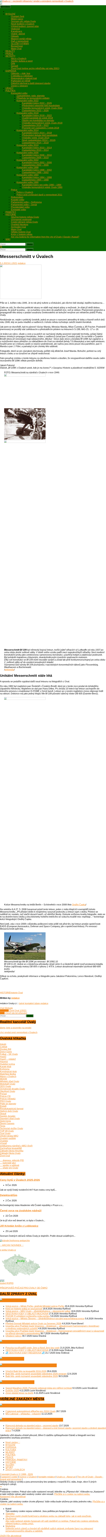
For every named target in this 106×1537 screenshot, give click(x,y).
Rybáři (3, 1106)
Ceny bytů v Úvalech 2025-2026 (20, 1179)
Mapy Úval (16, 48)
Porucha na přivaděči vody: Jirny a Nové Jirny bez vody (33, 1348)
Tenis (2, 1126)
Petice (14, 190)
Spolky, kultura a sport (22, 61)
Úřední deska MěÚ (9, 1136)
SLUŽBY (10, 1465)
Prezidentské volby (20, 207)
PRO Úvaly (5, 1101)
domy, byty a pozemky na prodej (15, 1028)
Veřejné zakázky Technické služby (36, 1420)
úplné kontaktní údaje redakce (33, 1003)
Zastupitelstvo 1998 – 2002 (35, 172)
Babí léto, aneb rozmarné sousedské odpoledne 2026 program (36, 1374)
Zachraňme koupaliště (11, 1148)
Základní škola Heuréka (11, 1151)
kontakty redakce (47, 1477)
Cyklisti (3, 1047)
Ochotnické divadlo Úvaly (12, 1089)
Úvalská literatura (19, 224)
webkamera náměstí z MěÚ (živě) (16, 1146)
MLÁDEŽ (10, 1452)
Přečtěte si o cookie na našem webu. (72, 1494)
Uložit (3, 1536)
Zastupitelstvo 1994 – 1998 (35, 180)
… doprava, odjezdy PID (12, 1160)
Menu (7, 7)
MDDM (3, 1079)
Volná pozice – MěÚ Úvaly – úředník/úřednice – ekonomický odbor (38, 1311)
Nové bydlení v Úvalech (22, 24)
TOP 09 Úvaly (7, 1131)
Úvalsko (4, 1141)
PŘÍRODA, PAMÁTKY (16, 1460)
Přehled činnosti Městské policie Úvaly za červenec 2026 (33, 1323)
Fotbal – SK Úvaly (9, 1054)
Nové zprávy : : (13, 1442)
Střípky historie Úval (21, 232)
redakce (22, 263)
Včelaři (3, 1143)
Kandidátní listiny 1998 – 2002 (37, 170)
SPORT (9, 1467)
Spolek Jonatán (7, 1116)
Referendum (17, 197)
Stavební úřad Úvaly (10, 1118)
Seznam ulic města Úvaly (23, 21)
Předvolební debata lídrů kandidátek (39, 135)
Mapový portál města (21, 39)
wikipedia (9, 669)
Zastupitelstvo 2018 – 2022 (35, 125)
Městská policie (22, 1382)
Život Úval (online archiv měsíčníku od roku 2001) (35, 68)
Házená (4, 1061)
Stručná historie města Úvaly (25, 217)
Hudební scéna (7, 1064)
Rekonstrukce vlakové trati (24, 78)
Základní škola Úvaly (10, 1153)
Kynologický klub (8, 1071)
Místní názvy (17, 19)
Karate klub (5, 1066)
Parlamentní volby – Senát (24, 204)
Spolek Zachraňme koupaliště (33, 1365)
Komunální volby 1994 (28, 175)
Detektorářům (8, 1195)
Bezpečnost (17, 46)
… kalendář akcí (8, 1163)
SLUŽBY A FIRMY (20, 44)
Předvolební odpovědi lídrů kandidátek (41, 105)
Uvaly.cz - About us (66, 1477)
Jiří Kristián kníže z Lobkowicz (19, 1225)
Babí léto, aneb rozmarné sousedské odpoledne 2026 (32, 1376)
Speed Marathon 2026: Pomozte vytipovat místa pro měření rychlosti (39, 1388)
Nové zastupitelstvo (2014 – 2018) (38, 140)
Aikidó (3, 1044)
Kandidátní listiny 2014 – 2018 (37, 133)
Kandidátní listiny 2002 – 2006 (37, 162)
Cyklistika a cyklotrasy (22, 76)
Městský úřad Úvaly (9, 1081)
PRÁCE (9, 53)
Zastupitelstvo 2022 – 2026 (35, 110)
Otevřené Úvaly (7, 1091)
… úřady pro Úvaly (9, 1168)
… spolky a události (9, 1165)
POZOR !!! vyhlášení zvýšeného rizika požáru (28, 1316)
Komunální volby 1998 (28, 167)
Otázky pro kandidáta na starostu (38, 120)
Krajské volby (17, 200)
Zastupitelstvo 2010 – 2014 (35, 150)
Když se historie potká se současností (24, 1309)
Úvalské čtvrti (17, 16)
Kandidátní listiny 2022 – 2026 (37, 103)
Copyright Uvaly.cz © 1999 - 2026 (16, 1474)
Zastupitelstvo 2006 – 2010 (35, 157)
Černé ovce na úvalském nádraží (20, 1210)
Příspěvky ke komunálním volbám (33, 98)
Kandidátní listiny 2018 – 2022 (37, 115)
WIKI (8, 239)
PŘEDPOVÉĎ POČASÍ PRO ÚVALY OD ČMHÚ (23, 1288)
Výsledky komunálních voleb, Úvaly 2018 (42, 123)
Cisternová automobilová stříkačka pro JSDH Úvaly (31, 1411)
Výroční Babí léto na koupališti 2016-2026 (26, 1371)
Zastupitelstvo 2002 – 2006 (35, 165)
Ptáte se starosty (8, 1104)
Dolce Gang (6, 1052)
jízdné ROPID (7, 1283)
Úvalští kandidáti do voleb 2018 (37, 118)
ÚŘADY (10, 88)
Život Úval (5, 1156)
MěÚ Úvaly (18, 1300)
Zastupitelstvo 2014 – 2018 (35, 143)
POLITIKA (10, 91)
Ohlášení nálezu (14, 1336)
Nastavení (5, 1496)
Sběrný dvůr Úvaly (9, 1111)
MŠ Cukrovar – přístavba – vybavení (23, 1414)
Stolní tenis (5, 1121)
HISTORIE (11, 214)
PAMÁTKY (11, 212)
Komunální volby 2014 (28, 130)
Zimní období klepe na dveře (19, 1393)
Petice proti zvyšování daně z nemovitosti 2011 (39, 195)
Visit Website (6, 1008)
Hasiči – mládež (8, 1059)
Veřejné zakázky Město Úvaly (32, 1405)
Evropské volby (18, 209)
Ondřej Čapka (79, 904)
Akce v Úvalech (18, 58)
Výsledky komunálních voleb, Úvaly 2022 (42, 108)
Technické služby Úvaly (11, 1128)
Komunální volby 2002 (28, 160)
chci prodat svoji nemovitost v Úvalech (18, 1032)
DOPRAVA (11, 71)
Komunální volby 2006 (28, 152)
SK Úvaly (17, 1359)
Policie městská (7, 1099)
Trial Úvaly (5, 1133)
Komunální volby (19, 93)
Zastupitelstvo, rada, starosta (31, 96)
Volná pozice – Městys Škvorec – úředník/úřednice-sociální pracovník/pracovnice (45, 1318)
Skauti (3, 1113)
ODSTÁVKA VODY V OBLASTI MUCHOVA (27, 1313)
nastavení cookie (9, 1477)
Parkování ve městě (20, 81)
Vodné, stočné (18, 34)
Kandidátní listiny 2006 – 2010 (37, 155)
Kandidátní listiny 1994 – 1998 (37, 177)
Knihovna (4, 1069)
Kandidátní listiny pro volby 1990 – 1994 (41, 185)
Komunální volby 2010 (28, 145)
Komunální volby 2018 (28, 113)
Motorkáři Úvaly (7, 1084)
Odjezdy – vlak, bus (20, 73)
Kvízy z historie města (21, 234)
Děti (13, 63)
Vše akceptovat (18, 1496)
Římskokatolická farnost (11, 1108)
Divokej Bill (5, 1049)
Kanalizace (16, 31)
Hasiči (3, 1056)
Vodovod (15, 29)
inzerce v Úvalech (28, 1477)
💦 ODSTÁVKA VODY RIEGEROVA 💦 (25, 1353)
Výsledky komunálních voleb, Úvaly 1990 (42, 187)
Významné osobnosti (21, 219)
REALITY (10, 51)
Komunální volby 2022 (28, 100)
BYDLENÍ (10, 14)
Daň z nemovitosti (20, 41)
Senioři (14, 66)
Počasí (3, 1094)
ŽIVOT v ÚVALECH (15, 1469)
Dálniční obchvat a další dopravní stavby (31, 83)
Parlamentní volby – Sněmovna (26, 202)
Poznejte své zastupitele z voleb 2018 (40, 128)
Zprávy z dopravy (19, 86)
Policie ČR (5, 1096)
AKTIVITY (10, 56)
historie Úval (16, 993)
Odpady (15, 36)
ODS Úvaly (5, 1086)
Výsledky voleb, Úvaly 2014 (35, 138)
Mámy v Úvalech (8, 1076)
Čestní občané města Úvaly (24, 222)
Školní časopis (7, 1123)
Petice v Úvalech (25, 192)
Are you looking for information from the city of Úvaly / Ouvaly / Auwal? (45, 237)
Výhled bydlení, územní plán (25, 26)
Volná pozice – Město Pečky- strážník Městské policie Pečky (35, 1306)
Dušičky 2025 (12, 1390)
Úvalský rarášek (8, 1138)
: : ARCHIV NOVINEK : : (11, 1245)
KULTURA (11, 1450)
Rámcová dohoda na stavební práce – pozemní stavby (32, 1425)
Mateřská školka (8, 1074)
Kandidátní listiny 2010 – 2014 (37, 148)
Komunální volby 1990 (28, 182)
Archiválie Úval (18, 227)
